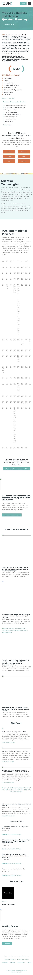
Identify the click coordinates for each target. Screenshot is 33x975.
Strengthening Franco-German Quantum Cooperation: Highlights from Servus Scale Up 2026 (15, 709)
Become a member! (8, 98)
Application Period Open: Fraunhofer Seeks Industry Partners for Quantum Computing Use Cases (16, 616)
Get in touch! (7, 125)
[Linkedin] (14, 966)
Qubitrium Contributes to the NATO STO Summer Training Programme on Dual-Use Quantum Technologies (15, 569)
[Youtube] (18, 966)
